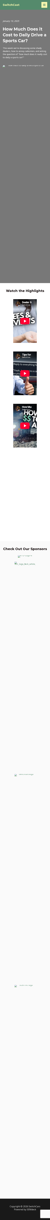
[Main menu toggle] (44, 5)
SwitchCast (11, 5)
